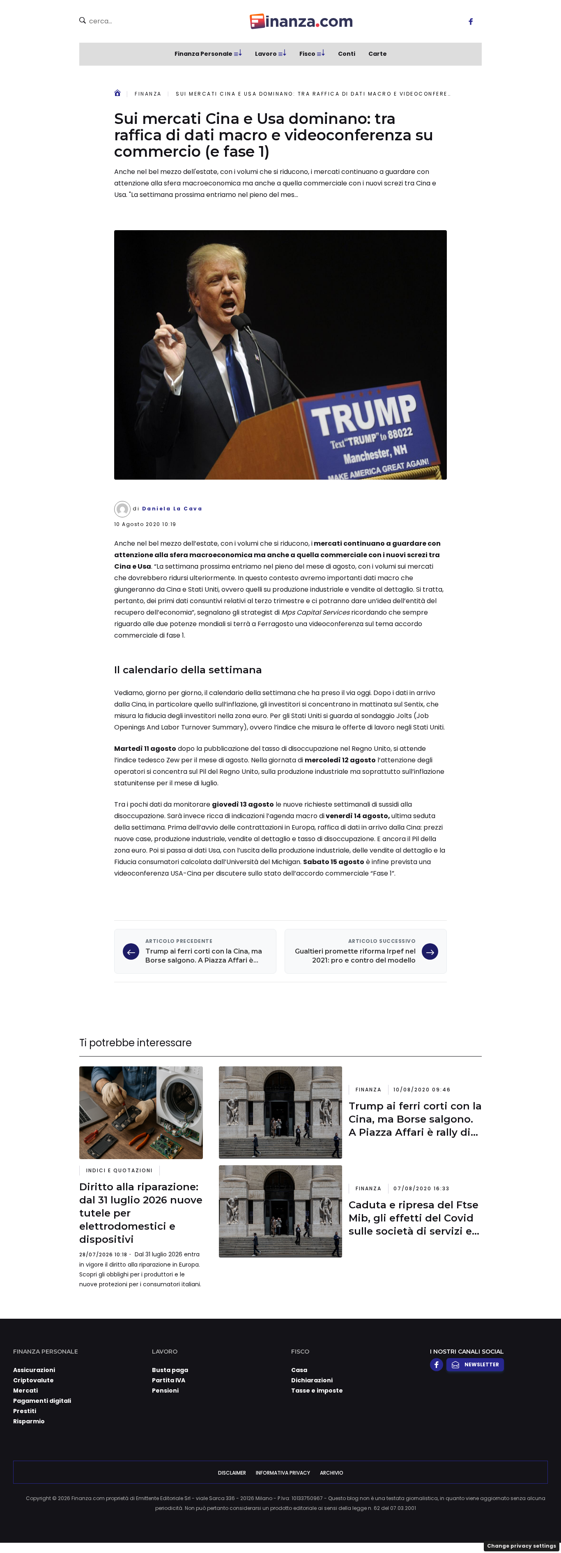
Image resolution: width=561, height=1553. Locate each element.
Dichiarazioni (312, 1380)
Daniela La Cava (172, 508)
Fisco (307, 54)
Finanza (148, 93)
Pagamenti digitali (42, 1401)
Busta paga (170, 1370)
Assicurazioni (34, 1370)
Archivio (331, 1472)
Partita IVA (168, 1380)
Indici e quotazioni (119, 1170)
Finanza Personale (203, 54)
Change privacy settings (521, 1545)
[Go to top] (481, 1526)
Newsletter (481, 1364)
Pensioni (165, 1390)
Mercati (25, 1390)
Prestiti (24, 1411)
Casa (299, 1370)
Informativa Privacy (283, 1472)
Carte (377, 54)
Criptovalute (33, 1380)
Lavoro (266, 54)
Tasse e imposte (317, 1390)
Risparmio (29, 1421)
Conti (346, 54)
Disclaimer (232, 1472)
